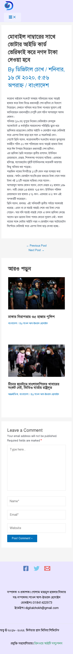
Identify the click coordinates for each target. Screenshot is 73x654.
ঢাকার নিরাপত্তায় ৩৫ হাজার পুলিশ (31, 317)
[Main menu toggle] (12, 17)
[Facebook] (26, 570)
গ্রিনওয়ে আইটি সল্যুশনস (48, 643)
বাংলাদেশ (38, 85)
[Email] (47, 570)
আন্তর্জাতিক (13, 394)
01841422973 (42, 603)
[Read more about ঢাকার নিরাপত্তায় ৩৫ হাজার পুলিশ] (36, 293)
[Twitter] (37, 570)
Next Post (36, 250)
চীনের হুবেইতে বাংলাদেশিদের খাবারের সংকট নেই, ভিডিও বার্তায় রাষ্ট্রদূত (33, 386)
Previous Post (36, 245)
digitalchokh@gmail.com (42, 608)
